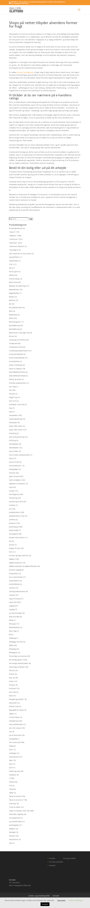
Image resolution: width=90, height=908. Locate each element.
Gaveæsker (13, 415)
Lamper (12, 595)
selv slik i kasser (15, 728)
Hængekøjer (13, 469)
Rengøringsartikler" (16, 699)
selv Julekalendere (16, 724)
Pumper (12, 685)
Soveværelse (14, 757)
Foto (10, 408)
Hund (11, 487)
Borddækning (14, 325)
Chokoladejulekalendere (18, 351)
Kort (10, 552)
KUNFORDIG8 (14, 584)
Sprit (11, 767)
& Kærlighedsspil (15, 228)
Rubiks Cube (14, 706)
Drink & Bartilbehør (16, 358)
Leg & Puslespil (15, 599)
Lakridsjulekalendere (17, 591)
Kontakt (52, 865)
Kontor (11, 545)
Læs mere (61, 900)
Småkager (13, 753)
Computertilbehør (16, 354)
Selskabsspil (14, 721)
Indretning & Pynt (16, 501)
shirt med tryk (14, 742)
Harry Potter (14, 451)
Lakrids (12, 588)
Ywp (10, 843)
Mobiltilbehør (14, 627)
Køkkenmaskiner (15, 563)
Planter (12, 674)
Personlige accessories (18, 656)
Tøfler (11, 793)
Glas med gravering (16, 437)
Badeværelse (14, 289)
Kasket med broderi (16, 537)
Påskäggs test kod (16, 642)
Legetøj (12, 606)
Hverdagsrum (14, 494)
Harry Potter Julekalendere (19, 455)
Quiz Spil (12, 692)
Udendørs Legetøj (16, 814)
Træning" (12, 803)
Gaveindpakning (15, 419)
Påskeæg (12, 649)
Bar (10, 304)
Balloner (12, 300)
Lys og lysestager (15, 613)
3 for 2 (11, 264)
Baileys (12, 297)
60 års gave (13, 271)
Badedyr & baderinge (17, 286)
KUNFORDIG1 (14, 581)
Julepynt (12, 523)
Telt (10, 785)
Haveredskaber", (15, 466)
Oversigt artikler (69, 858)
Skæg (11, 746)
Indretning (13, 498)
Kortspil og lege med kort (19, 555)
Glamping (13, 433)
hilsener (12, 473)
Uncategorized (14, 818)
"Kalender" (13, 243)
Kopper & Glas (14, 548)
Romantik (12, 703)
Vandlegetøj (13, 825)
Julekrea (12, 519)
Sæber (11, 714)
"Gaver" (12, 232)
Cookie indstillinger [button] (75, 900)
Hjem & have (14, 476)
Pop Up (12, 678)
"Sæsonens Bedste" (16, 246)
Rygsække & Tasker (16, 710)
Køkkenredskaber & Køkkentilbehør (23, 566)
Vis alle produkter (56, 862)
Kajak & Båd (13, 530)
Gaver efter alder (15, 426)
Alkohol (12, 275)
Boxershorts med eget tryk (19, 333)
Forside (52, 858)
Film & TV (12, 401)
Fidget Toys (13, 397)
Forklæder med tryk (16, 404)
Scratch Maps (14, 717)
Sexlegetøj (13, 739)
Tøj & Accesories (15, 796)
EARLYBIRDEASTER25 (17, 372)
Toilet (11, 789)
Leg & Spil (13, 602)
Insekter (12, 505)
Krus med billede (15, 577)
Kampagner (13, 534)
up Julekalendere (15, 821)
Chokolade (13, 343)
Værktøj (12, 832)
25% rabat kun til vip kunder (20, 253)
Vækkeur (12, 829)
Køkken (12, 559)
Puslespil (12, 688)
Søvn (11, 760)
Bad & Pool (13, 282)
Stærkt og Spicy (15, 771)
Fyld (10, 412)
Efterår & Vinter (15, 379)
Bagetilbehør (14, 293)
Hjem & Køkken (15, 480)
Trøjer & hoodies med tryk (19, 811)
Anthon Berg (14, 279)
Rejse (11, 696)
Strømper (12, 775)
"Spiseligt (12, 250)
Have (11, 458)
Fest (10, 390)
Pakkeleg (12, 638)
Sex (10, 731)
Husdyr (12, 491)
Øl (10, 634)
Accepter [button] (45, 904)
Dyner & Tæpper (15, 369)
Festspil (12, 394)
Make (11, 620)
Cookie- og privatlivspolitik (39, 896)
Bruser (11, 336)
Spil (10, 764)
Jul (10, 509)
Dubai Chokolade (15, 365)
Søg (31, 219)
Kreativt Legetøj (15, 570)
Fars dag (12, 386)
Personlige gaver (15, 660)
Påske (11, 645)
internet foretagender (25, 72)
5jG (10, 268)
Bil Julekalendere (15, 307)
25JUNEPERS (14, 257)
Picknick (12, 670)
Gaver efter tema (15, 430)
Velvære (12, 836)
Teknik (11, 782)
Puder (11, 681)
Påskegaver (13, 652)
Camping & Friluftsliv (17, 340)
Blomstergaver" (15, 322)
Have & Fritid (14, 462)
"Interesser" (13, 239)
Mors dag (12, 631)
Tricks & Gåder (15, 807)
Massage (12, 624)
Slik (10, 749)
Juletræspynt (14, 527)
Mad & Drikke (14, 617)
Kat (10, 541)
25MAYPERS (13, 261)
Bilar (11, 311)
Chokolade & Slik (15, 347)
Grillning (12, 440)
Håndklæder (14, 444)
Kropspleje (13, 573)
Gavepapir (13, 422)
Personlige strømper (17, 667)
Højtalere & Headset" (17, 483)
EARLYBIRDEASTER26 (17, 376)
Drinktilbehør (14, 361)
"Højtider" (13, 235)
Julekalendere (14, 512)
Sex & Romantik (15, 735)
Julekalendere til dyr (17, 516)
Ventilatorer (13, 839)
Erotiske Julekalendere (17, 383)
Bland (11, 318)
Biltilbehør (13, 315)
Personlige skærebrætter (18, 663)
